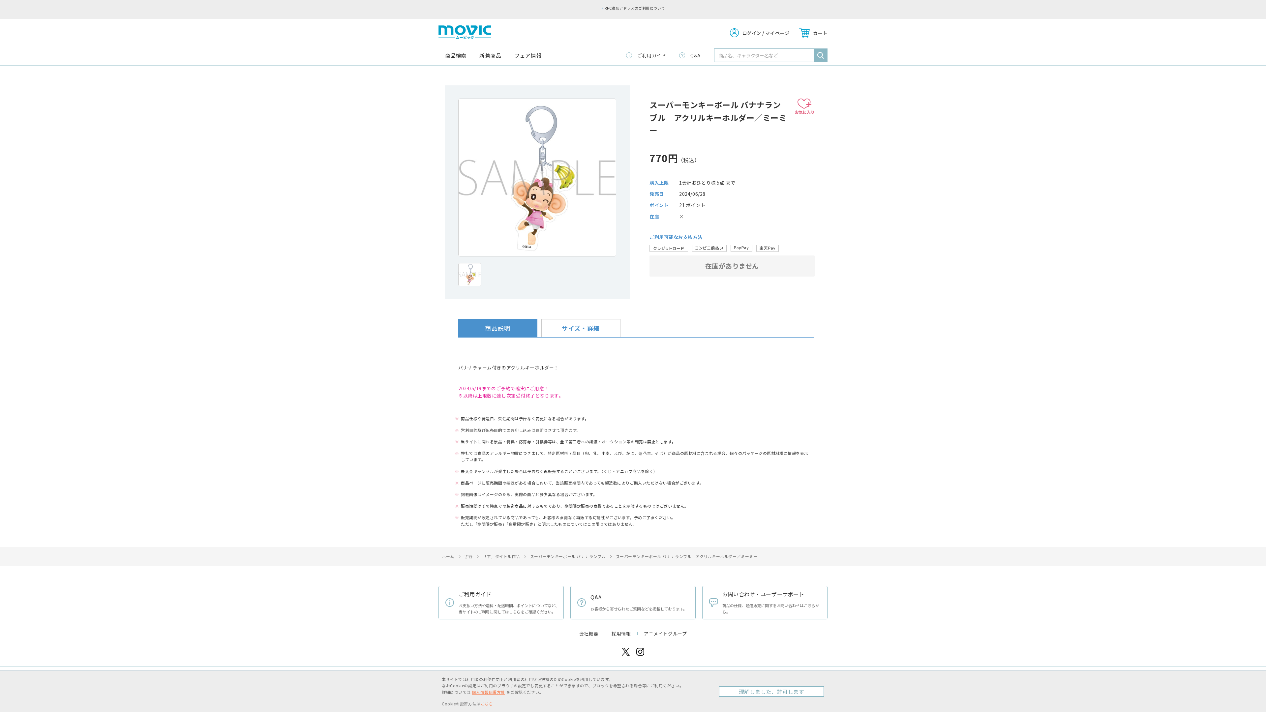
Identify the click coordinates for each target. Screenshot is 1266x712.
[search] (821, 55)
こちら (487, 703)
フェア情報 (528, 55)
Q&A (695, 55)
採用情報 (621, 633)
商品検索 (455, 55)
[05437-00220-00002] (469, 274)
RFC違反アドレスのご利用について (635, 8)
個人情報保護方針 (488, 692)
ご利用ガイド (651, 55)
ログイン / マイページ (766, 33)
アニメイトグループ (665, 633)
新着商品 (490, 55)
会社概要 (588, 633)
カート (820, 33)
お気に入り (805, 112)
